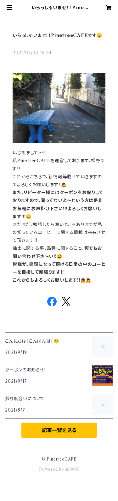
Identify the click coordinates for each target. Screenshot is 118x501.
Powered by (52, 469)
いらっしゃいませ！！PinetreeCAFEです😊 (57, 35)
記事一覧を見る (59, 430)
